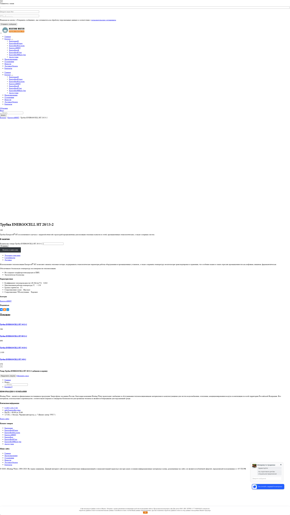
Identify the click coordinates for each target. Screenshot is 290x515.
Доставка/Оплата (11, 66)
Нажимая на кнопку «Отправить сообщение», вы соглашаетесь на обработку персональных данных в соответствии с (58, 20)
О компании (9, 61)
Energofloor (9, 437)
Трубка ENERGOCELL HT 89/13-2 (13, 336)
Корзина (8, 387)
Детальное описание (12, 255)
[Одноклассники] (4, 309)
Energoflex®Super (16, 43)
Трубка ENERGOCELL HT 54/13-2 (13, 324)
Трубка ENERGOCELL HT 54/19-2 (13, 348)
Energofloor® (14, 50)
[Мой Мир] (7, 309)
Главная (8, 37)
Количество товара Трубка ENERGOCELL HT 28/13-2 (21, 244)
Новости (8, 64)
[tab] (147, 255)
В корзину (4, 246)
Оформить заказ (23, 376)
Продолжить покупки (8, 376)
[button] (4, 108)
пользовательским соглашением (103, 20)
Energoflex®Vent (15, 52)
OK (145, 512)
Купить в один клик (10, 250)
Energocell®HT (15, 48)
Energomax (9, 428)
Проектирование (11, 59)
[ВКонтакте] (1, 309)
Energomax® (14, 41)
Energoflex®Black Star (17, 55)
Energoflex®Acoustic (17, 46)
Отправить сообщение (8, 24)
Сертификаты (10, 258)
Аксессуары (13, 57)
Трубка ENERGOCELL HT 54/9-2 (13, 359)
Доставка (8, 260)
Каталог (8, 39)
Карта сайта (4, 419)
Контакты (8, 68)
